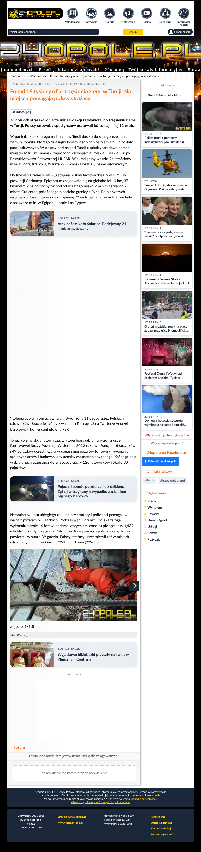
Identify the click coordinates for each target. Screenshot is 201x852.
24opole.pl (18, 76)
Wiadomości (38, 76)
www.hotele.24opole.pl (70, 823)
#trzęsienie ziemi (172, 480)
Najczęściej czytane (164, 95)
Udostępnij (23, 112)
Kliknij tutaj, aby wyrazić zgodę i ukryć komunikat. (100, 802)
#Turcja (149, 480)
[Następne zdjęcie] (134, 586)
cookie (156, 795)
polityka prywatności (143, 799)
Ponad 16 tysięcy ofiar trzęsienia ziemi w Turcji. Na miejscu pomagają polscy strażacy (104, 76)
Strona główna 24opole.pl (72, 817)
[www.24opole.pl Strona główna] (35, 17)
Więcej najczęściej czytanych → (167, 435)
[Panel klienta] (180, 32)
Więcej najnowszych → (167, 443)
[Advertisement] (74, 710)
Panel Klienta (158, 817)
